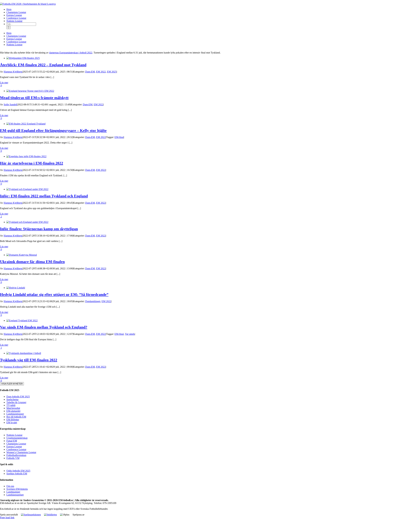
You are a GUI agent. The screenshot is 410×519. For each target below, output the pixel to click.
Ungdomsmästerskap (17, 438)
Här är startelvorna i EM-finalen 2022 (31, 163)
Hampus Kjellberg (13, 71)
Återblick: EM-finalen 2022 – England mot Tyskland (43, 65)
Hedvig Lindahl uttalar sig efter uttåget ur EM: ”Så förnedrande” (54, 294)
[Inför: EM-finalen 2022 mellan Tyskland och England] (27, 189)
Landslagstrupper (15, 414)
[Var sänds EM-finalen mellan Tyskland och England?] (22, 320)
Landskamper (13, 491)
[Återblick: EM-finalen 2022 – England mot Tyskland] (23, 58)
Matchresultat (13, 408)
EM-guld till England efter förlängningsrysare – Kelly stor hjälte (53, 130)
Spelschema (12, 399)
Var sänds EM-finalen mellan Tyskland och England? (43, 327)
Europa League (14, 446)
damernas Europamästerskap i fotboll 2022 (70, 52)
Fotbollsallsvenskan (16, 455)
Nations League (14, 435)
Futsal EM (11, 440)
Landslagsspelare (15, 494)
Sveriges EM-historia (17, 489)
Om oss (10, 486)
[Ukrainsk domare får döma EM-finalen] (21, 254)
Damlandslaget (92, 301)
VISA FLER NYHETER (12, 384)
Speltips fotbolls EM (16, 473)
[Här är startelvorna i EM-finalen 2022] (26, 156)
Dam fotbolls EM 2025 (18, 396)
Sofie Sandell (10, 104)
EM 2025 (112, 71)
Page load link (7, 517)
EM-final (119, 137)
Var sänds (130, 334)
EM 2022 (101, 71)
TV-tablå (10, 405)
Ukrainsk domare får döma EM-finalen (32, 262)
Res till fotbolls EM (16, 416)
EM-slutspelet (13, 411)
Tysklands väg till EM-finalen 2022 (28, 360)
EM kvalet (11, 422)
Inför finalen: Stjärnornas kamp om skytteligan (39, 229)
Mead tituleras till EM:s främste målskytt (34, 98)
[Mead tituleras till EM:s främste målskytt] (30, 91)
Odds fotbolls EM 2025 (18, 470)
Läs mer (4, 82)
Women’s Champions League (21, 452)
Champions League (16, 443)
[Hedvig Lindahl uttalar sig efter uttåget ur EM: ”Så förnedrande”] (15, 287)
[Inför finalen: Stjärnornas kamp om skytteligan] (27, 222)
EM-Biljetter (12, 419)
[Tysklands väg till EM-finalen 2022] (23, 353)
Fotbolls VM (12, 458)
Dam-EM (90, 71)
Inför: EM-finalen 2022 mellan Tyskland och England (44, 196)
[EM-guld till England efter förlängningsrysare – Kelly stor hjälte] (25, 123)
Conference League (16, 449)
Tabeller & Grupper (16, 402)
